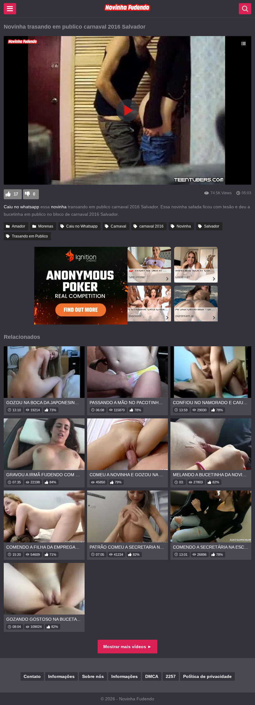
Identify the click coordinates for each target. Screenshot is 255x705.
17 (16, 194)
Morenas (45, 226)
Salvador (211, 226)
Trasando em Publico (30, 236)
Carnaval (118, 226)
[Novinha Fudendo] (127, 9)
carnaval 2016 (151, 226)
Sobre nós (93, 676)
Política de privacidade (207, 676)
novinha (58, 206)
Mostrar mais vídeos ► (127, 646)
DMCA (151, 676)
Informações (61, 676)
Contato (32, 676)
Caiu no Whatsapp (82, 226)
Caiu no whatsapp (21, 206)
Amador (18, 226)
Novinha (184, 226)
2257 (171, 676)
